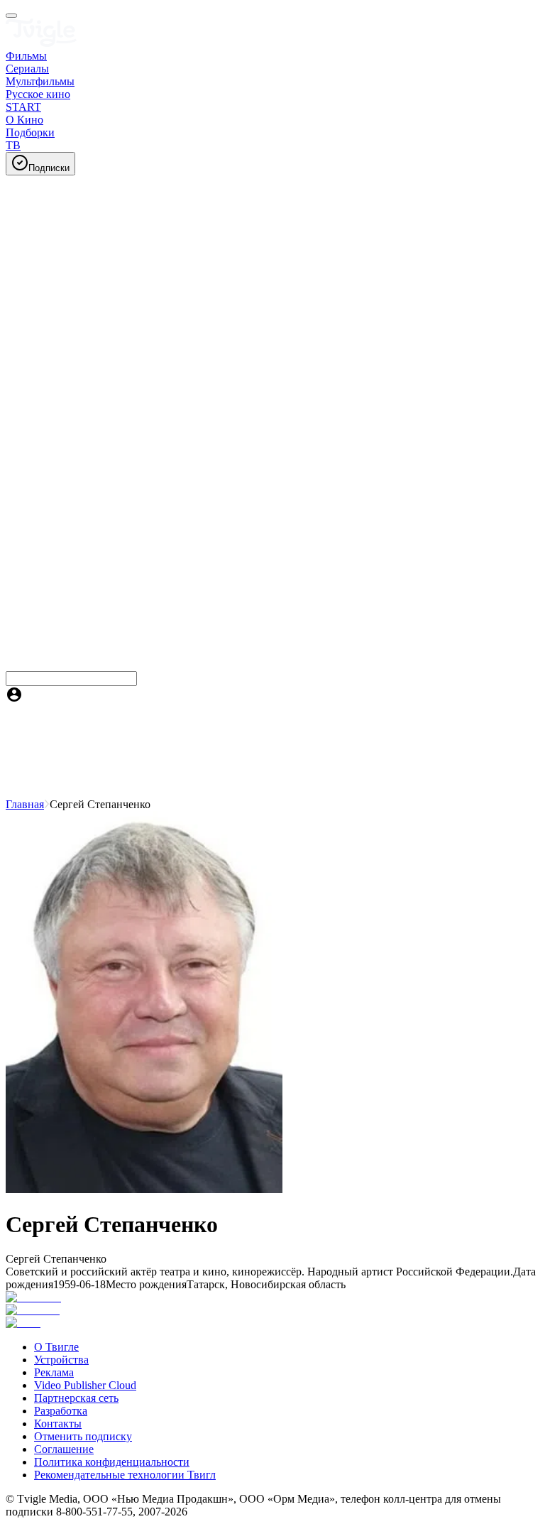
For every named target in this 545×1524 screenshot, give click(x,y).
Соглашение (64, 1449)
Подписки (49, 168)
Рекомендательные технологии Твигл (125, 1475)
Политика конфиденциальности (111, 1462)
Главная (25, 804)
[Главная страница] (41, 43)
